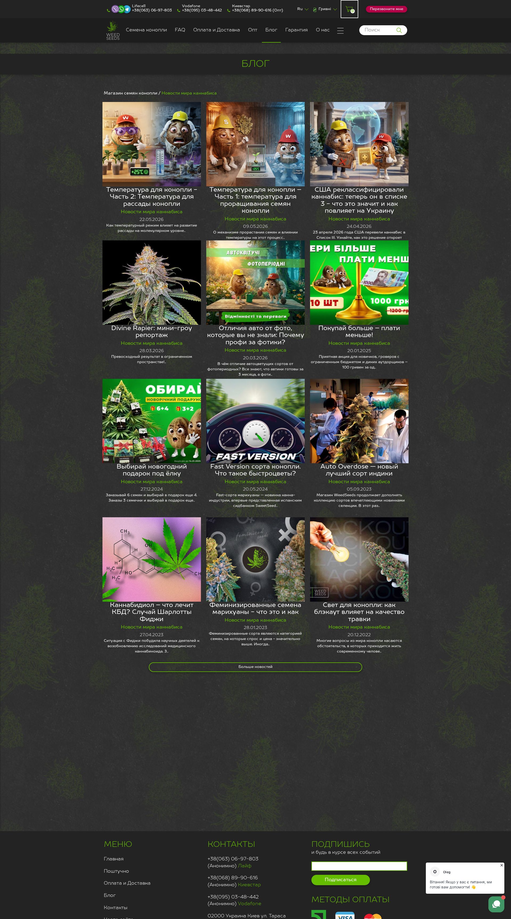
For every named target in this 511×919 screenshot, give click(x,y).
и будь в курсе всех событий (345, 848)
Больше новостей (255, 667)
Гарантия (296, 30)
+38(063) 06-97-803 (152, 10)
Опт (252, 30)
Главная (114, 859)
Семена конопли (146, 30)
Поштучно (116, 871)
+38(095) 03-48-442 (202, 10)
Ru (300, 9)
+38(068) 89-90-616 (251, 10)
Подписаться (341, 879)
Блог (271, 30)
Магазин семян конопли (130, 93)
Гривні (325, 9)
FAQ (180, 30)
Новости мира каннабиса (152, 212)
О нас (323, 30)
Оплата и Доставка (216, 30)
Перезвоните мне (386, 9)
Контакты (115, 907)
